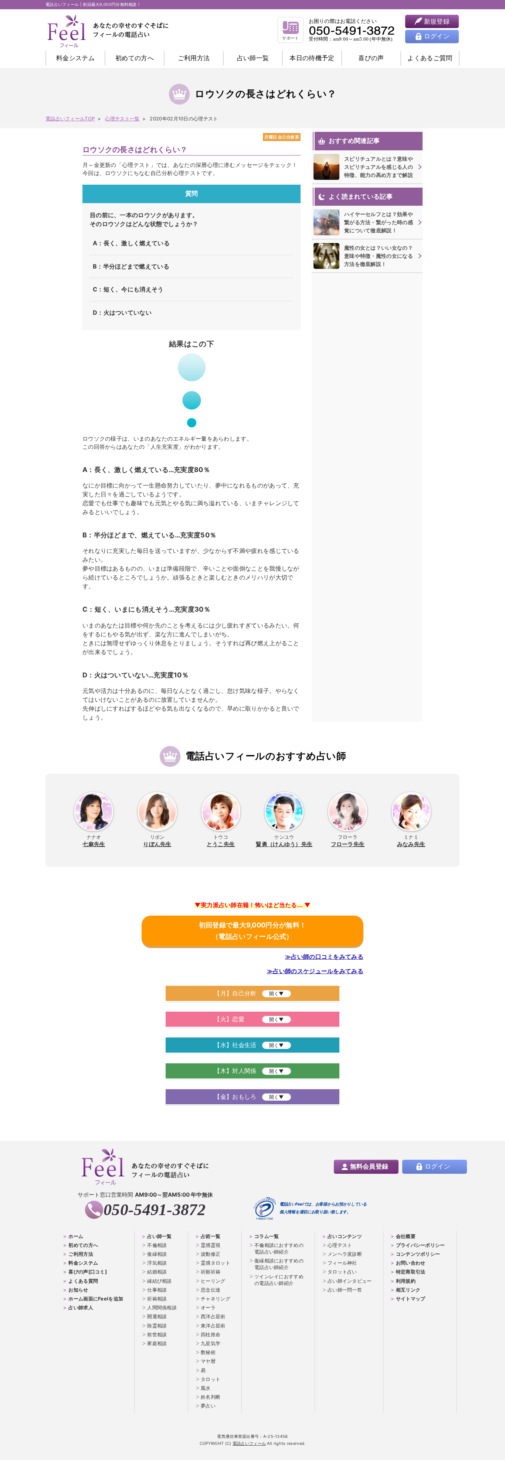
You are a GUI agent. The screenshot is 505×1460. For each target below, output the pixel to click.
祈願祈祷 (210, 1272)
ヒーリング (213, 1281)
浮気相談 (157, 1263)
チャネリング (215, 1299)
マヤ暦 (208, 1361)
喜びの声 (371, 58)
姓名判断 (210, 1397)
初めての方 (134, 58)
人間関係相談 (162, 1307)
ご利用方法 (194, 58)
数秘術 (208, 1352)
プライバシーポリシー (420, 1245)
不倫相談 (157, 1245)
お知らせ (78, 1290)
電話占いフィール (249, 1443)
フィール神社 (342, 1263)
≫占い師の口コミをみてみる (324, 956)
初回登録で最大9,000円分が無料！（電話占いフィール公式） (252, 930)
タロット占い (342, 1272)
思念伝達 (210, 1290)
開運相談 (157, 1316)
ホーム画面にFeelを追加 (95, 1299)
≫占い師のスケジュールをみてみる (315, 971)
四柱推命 (210, 1334)
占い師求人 (80, 1307)
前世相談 (157, 1334)
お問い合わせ (411, 1263)
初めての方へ (83, 1245)
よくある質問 (83, 1281)
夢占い (208, 1406)
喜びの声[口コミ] (87, 1272)
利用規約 (406, 1281)
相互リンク (408, 1290)
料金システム (75, 58)
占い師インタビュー (350, 1281)
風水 (206, 1388)
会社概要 (406, 1236)
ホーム (75, 1236)
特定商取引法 (411, 1272)
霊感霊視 (210, 1245)
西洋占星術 (213, 1316)
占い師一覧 (253, 58)
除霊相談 (157, 1326)
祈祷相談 (157, 1299)
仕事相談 (157, 1290)
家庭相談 (157, 1343)
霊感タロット (215, 1263)
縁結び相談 (159, 1281)
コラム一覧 (266, 1236)
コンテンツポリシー (418, 1254)
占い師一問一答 (345, 1290)
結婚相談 (157, 1272)
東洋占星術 (213, 1326)
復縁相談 (157, 1254)
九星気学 (210, 1343)
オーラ (208, 1307)
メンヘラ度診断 (345, 1254)
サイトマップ (411, 1299)
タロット (210, 1379)
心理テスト (340, 1245)
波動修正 (210, 1254)
